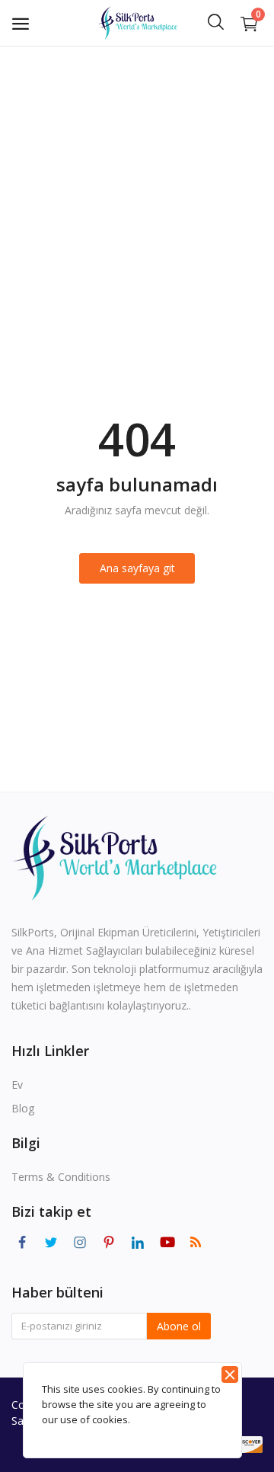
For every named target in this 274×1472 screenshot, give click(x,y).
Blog (22, 1108)
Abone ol (179, 1326)
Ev (17, 1084)
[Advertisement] (137, 190)
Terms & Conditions (60, 1177)
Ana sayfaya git (137, 568)
